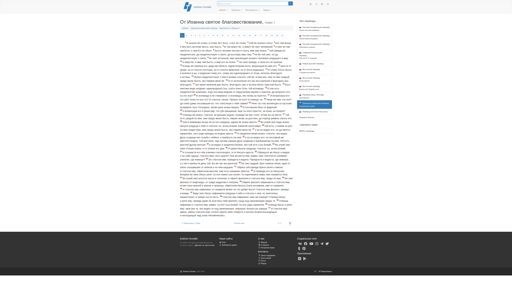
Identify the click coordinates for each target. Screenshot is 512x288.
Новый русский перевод (312, 63)
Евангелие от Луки (191, 223)
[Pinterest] (304, 248)
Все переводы (307, 130)
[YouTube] (311, 243)
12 (233, 35)
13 (239, 35)
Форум (263, 263)
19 (272, 35)
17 (261, 35)
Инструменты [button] (252, 10)
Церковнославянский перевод (204, 28)
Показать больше (306, 117)
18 (266, 35)
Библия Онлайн (202, 7)
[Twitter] (327, 243)
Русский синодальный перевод (314, 28)
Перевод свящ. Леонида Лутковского (311, 96)
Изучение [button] (236, 10)
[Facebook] (305, 243)
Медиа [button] (266, 10)
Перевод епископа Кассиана (315, 111)
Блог (224, 242)
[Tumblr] (299, 248)
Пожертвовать (326, 271)
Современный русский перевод (310, 55)
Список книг (239, 223)
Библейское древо (229, 245)
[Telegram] (321, 243)
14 (244, 35)
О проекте (265, 245)
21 (282, 35)
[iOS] (299, 258)
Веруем (264, 242)
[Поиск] (290, 3)
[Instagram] (316, 243)
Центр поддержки (268, 255)
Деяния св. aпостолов (204, 245)
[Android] (305, 258)
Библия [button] (222, 10)
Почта (263, 260)
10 (222, 35)
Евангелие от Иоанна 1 (229, 28)
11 (228, 35)
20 (277, 35)
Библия (185, 28)
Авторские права (268, 247)
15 (250, 35)
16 (255, 35)
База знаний (266, 258)
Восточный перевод (309, 70)
